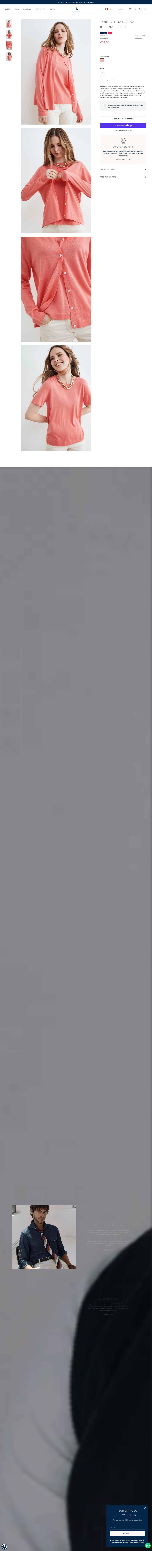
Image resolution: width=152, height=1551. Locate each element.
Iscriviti (127, 1534)
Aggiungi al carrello (123, 119)
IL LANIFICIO (27, 9)
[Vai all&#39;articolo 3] (9, 45)
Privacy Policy (139, 1543)
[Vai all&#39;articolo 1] (9, 23)
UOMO (17, 9)
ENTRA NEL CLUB (123, 159)
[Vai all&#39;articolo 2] (9, 34)
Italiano (120, 9)
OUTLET (52, 9)
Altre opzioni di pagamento (123, 130)
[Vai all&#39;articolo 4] (9, 56)
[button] (4, 1546)
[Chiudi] (145, 1508)
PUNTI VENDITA (41, 9)
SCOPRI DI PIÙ (108, 1250)
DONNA (7, 9)
